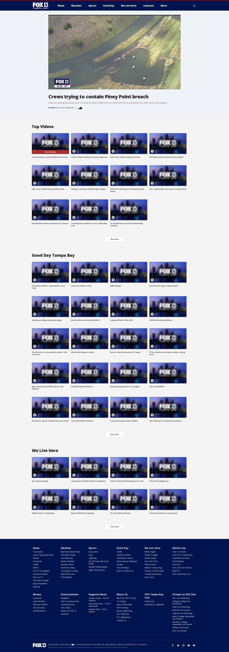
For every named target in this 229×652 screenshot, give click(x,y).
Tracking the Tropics (69, 571)
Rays (91, 555)
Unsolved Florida (40, 574)
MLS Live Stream (179, 630)
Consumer (37, 561)
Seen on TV (38, 577)
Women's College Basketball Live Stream (182, 623)
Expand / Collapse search (194, 6)
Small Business (39, 611)
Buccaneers (94, 551)
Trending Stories (68, 604)
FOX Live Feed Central (181, 567)
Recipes (120, 564)
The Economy (39, 607)
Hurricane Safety (68, 567)
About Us (122, 594)
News (36, 548)
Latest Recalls (39, 601)
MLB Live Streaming (181, 607)
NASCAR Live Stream (181, 610)
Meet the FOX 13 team (126, 598)
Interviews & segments (154, 604)
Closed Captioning (124, 611)
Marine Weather (68, 561)
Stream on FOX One (184, 594)
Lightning (92, 558)
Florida (36, 558)
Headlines (65, 598)
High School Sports (97, 570)
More (164, 5)
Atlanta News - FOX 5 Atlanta (98, 610)
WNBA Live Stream (180, 627)
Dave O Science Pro (125, 571)
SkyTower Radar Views (70, 551)
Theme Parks (150, 564)
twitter (178, 645)
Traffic (119, 551)
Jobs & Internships (124, 604)
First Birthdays (123, 567)
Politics (36, 567)
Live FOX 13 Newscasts (182, 555)
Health (35, 564)
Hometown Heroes (125, 558)
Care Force (149, 577)
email (194, 645)
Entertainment (70, 594)
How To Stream (179, 551)
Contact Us (121, 620)
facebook (173, 645)
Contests (65, 614)
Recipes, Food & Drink (154, 571)
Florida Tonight (151, 555)
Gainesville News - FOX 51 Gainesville (100, 604)
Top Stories (38, 551)
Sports (92, 548)
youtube (189, 645)
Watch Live (179, 548)
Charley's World (123, 555)
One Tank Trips (151, 561)
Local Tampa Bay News (43, 555)
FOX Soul (176, 564)
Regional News (97, 594)
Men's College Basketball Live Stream (183, 617)
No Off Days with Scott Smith (99, 562)
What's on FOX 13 (68, 611)
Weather (66, 548)
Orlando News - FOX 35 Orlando (99, 599)
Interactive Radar (68, 555)
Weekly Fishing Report (98, 567)
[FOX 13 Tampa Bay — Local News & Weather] (41, 6)
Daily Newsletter (40, 583)
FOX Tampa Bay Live (181, 574)
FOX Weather (66, 577)
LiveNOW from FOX (180, 558)
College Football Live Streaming (181, 602)
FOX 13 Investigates (41, 571)
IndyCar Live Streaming (182, 613)
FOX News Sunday (41, 580)
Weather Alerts (67, 564)
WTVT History (122, 607)
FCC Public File (123, 614)
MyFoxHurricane (68, 574)
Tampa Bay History (153, 574)
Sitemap (36, 586)
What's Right (150, 551)
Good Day (122, 548)
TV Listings (121, 601)
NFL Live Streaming (180, 598)
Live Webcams (67, 558)
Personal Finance (40, 604)
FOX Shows (66, 607)
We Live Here (152, 548)
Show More (114, 239)
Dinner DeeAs (151, 558)
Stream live (149, 601)
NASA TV (176, 571)
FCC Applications (124, 617)
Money (37, 594)
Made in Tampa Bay (153, 567)
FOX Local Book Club (70, 601)
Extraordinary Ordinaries (127, 561)
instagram (183, 645)
